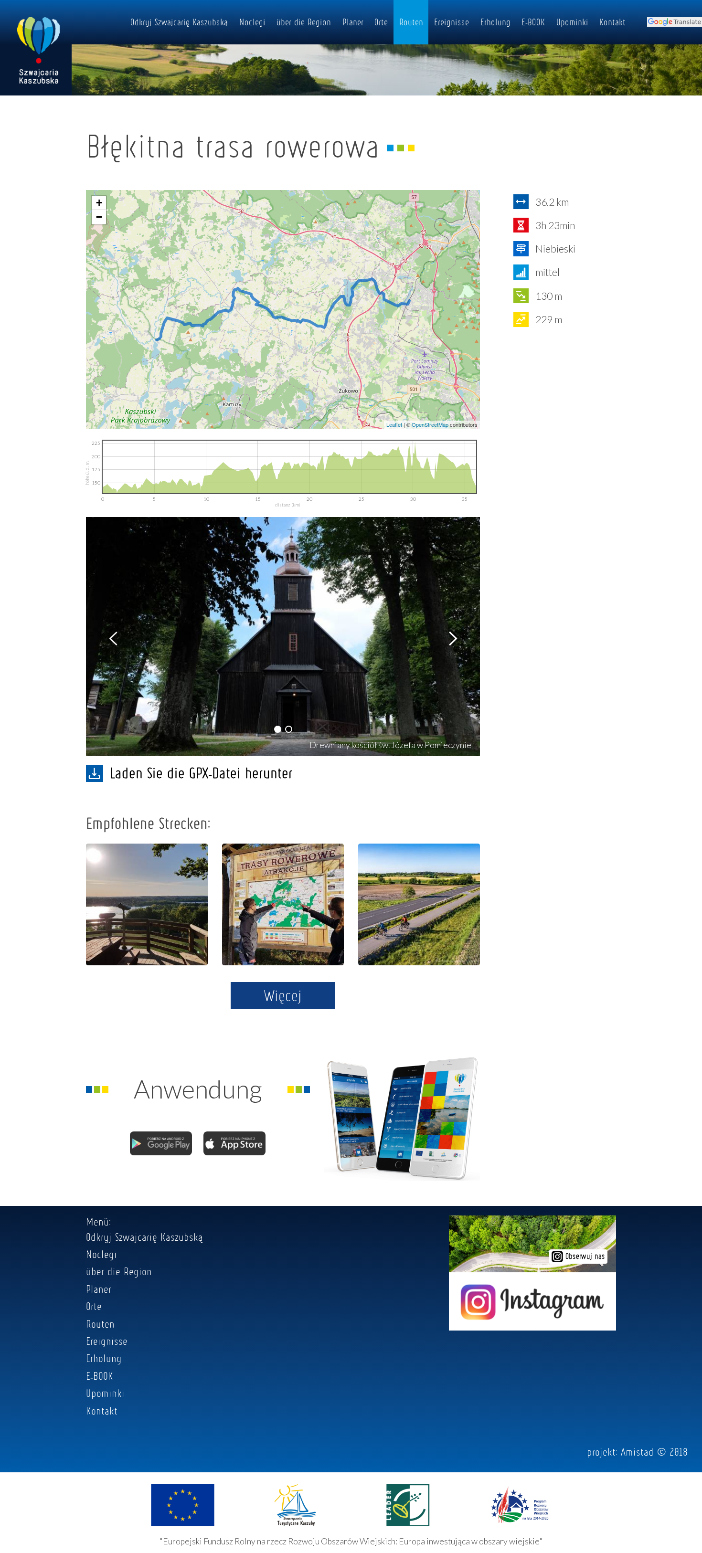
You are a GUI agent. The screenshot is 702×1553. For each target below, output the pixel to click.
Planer (352, 22)
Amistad (637, 1451)
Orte (381, 22)
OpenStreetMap (430, 424)
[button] (277, 729)
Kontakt (612, 22)
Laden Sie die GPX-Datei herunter (201, 772)
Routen (411, 22)
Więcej (283, 995)
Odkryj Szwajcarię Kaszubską (179, 22)
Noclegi (252, 22)
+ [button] (99, 203)
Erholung (495, 22)
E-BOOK (533, 22)
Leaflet (394, 424)
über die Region (304, 22)
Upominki (572, 22)
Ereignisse (451, 22)
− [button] (99, 217)
